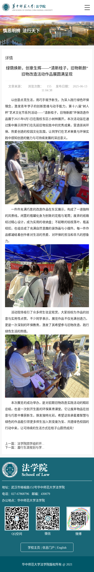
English (61, 547)
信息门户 (48, 547)
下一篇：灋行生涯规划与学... (24, 447)
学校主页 (34, 547)
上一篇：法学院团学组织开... (24, 443)
